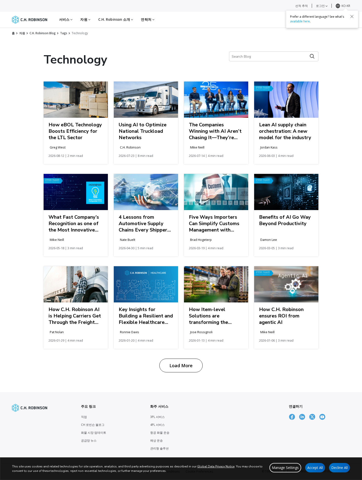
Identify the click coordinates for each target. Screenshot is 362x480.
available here (300, 21)
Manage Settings (285, 467)
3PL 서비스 (157, 417)
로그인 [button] (321, 6)
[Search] (312, 56)
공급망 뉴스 (89, 440)
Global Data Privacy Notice (215, 466)
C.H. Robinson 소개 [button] (114, 19)
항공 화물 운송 (159, 432)
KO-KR (346, 6)
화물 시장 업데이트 (93, 432)
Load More (181, 365)
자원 (22, 33)
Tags (63, 33)
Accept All (315, 467)
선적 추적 (301, 6)
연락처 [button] (146, 19)
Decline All (339, 467)
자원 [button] (84, 19)
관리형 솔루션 (159, 448)
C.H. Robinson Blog (43, 33)
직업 (84, 417)
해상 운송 (156, 440)
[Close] (352, 16)
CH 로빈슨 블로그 (92, 425)
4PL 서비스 (157, 425)
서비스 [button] (64, 19)
